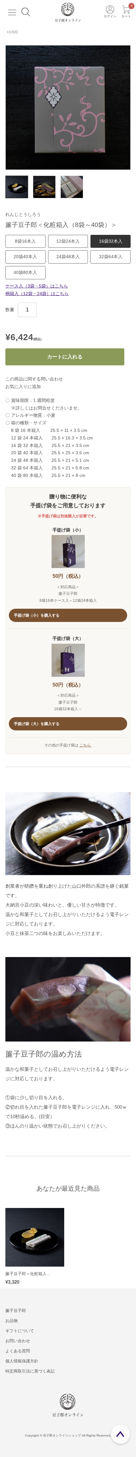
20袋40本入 (25, 256)
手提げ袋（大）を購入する (37, 724)
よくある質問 (17, 1351)
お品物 (11, 1320)
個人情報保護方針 (21, 1361)
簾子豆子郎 (15, 1310)
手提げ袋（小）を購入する (37, 615)
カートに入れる (65, 356)
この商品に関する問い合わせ (34, 378)
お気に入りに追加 (23, 386)
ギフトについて (19, 1330)
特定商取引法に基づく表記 (30, 1371)
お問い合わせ (17, 1340)
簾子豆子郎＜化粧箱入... (27, 1273)
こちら (85, 745)
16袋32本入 (110, 241)
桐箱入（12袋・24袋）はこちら (37, 293)
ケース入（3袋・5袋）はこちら (36, 285)
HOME (12, 32)
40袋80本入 (25, 272)
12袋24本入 (68, 241)
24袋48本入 (68, 256)
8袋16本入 (25, 241)
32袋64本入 (110, 256)
